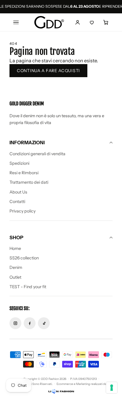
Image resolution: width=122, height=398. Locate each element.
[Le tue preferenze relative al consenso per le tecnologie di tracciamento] (111, 387)
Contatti (17, 201)
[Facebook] (30, 323)
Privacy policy (22, 211)
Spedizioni (19, 163)
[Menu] (16, 22)
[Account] (77, 22)
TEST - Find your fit (27, 286)
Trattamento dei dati (28, 182)
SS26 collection (24, 258)
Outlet (15, 277)
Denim (15, 267)
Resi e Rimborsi (23, 172)
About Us (18, 192)
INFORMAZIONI (27, 142)
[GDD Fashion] (49, 22)
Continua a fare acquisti (48, 70)
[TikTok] (44, 323)
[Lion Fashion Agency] (61, 391)
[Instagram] (15, 323)
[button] (106, 22)
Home (15, 248)
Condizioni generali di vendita (37, 153)
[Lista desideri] (91, 22)
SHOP (16, 237)
